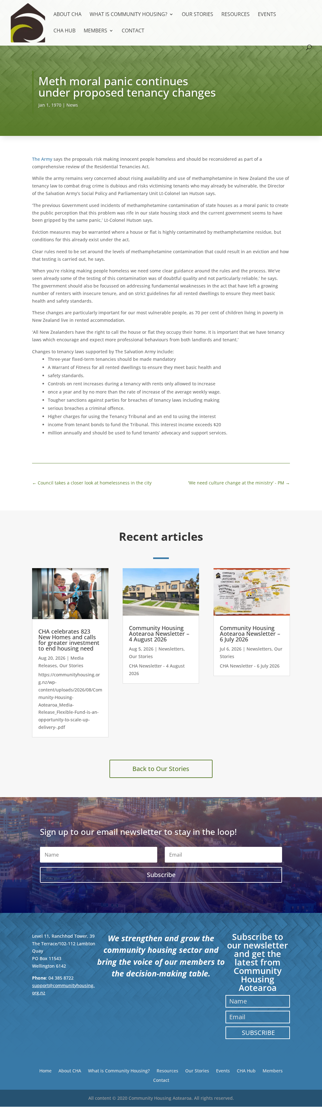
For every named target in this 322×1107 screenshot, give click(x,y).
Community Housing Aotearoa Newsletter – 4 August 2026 (159, 633)
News (72, 105)
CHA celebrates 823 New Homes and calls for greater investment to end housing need (68, 640)
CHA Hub (64, 31)
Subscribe (258, 1032)
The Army (42, 159)
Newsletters (171, 649)
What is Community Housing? (128, 15)
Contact (133, 31)
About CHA (67, 15)
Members (95, 31)
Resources (235, 15)
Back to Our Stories (160, 768)
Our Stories (197, 15)
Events (267, 15)
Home (45, 1070)
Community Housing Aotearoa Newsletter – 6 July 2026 (250, 633)
